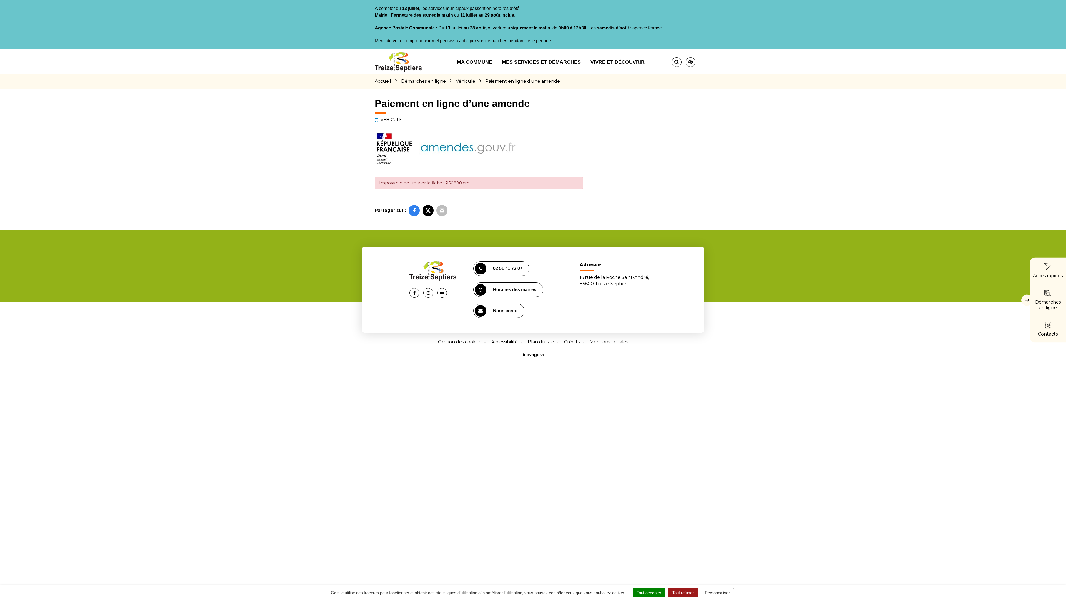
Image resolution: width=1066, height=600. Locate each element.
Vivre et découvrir (617, 62)
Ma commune (474, 62)
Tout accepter (649, 592)
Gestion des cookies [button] (459, 341)
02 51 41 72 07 (507, 268)
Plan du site (541, 341)
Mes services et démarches (541, 62)
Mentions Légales (609, 341)
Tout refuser (683, 592)
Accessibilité (504, 341)
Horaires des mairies (514, 289)
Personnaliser (717, 592)
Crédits (572, 341)
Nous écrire (505, 310)
